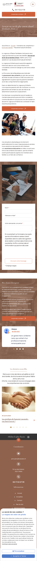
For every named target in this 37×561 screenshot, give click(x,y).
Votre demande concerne (14, 223)
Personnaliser (19, 551)
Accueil (13, 46)
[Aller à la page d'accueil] (7, 4)
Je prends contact (17, 14)
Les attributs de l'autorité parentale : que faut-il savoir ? (15, 420)
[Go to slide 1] (14, 349)
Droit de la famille (7, 47)
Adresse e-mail (10, 215)
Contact (19, 500)
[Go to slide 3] (20, 349)
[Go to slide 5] (23, 427)
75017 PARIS (18, 470)
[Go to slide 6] (26, 427)
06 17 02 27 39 (20, 10)
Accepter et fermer (19, 556)
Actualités (19, 497)
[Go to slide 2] (17, 349)
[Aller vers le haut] (18, 440)
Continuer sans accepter (9, 544)
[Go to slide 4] (23, 349)
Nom (7, 208)
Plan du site (19, 504)
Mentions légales (19, 508)
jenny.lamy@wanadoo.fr (18, 459)
